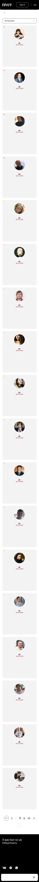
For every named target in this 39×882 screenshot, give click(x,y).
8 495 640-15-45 (12, 839)
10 (29, 818)
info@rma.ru (9, 842)
